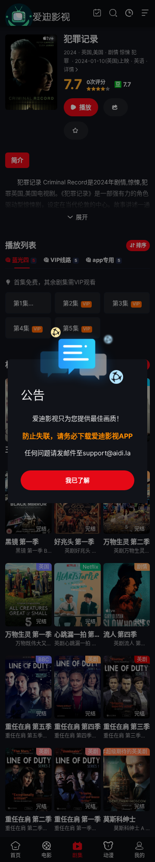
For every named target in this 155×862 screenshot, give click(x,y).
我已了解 (77, 480)
